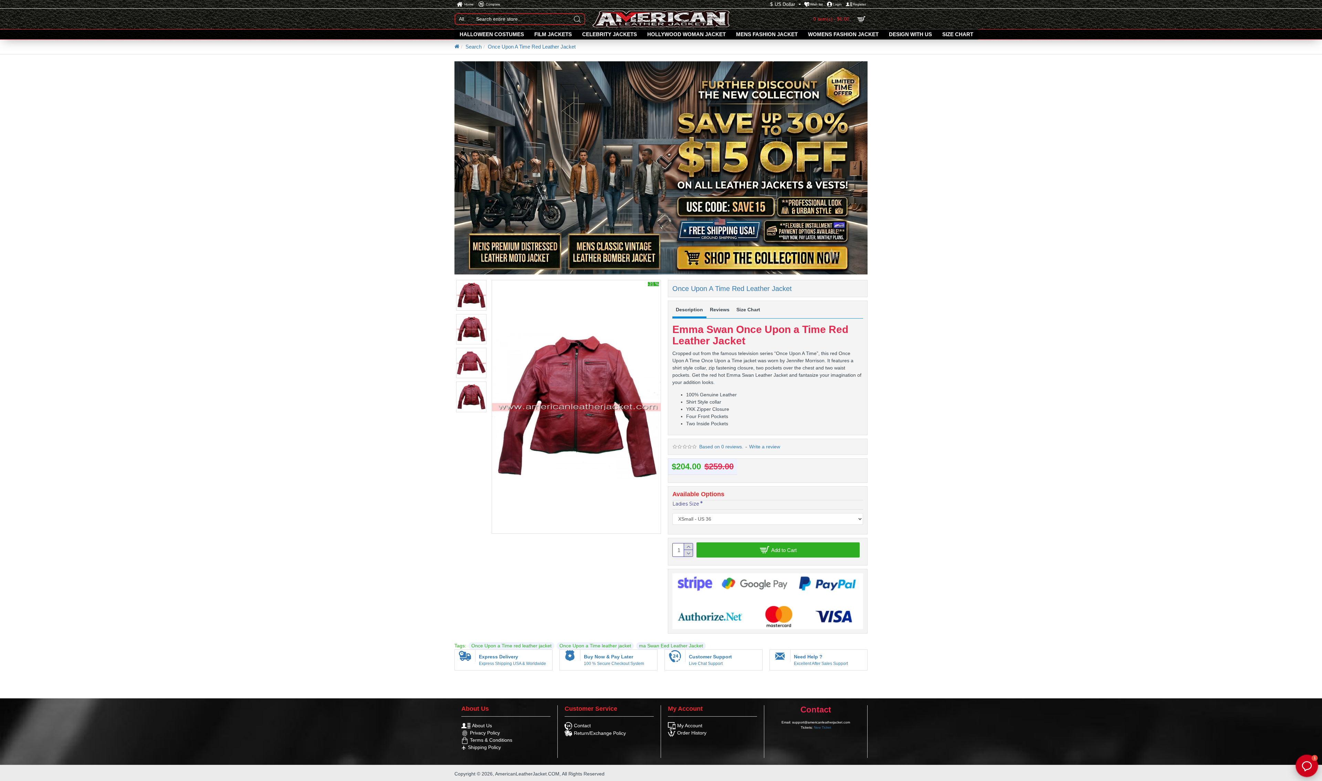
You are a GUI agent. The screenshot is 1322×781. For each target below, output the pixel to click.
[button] (1307, 766)
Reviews (720, 309)
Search (473, 47)
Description (689, 309)
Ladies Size (685, 504)
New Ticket (822, 727)
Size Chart (748, 309)
